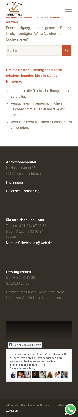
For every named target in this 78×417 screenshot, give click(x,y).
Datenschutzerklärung (23, 191)
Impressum (14, 182)
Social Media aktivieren (27, 344)
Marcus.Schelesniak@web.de (29, 243)
